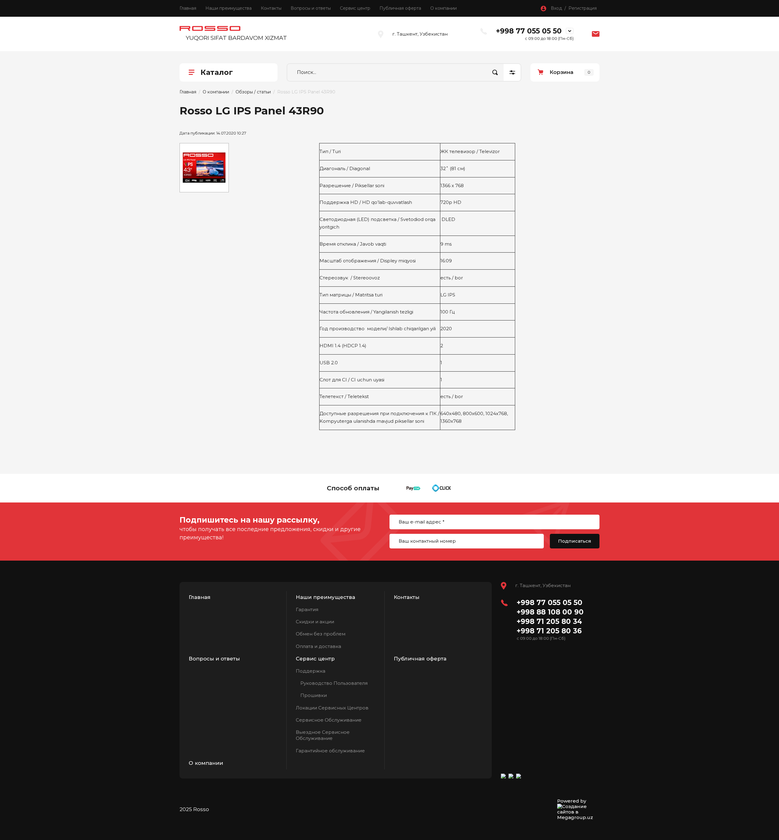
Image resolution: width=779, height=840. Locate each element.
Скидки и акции (315, 622)
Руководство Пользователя (334, 683)
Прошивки (313, 695)
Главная (188, 8)
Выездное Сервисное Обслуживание (323, 735)
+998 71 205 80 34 (549, 621)
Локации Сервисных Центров (332, 708)
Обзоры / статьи (253, 92)
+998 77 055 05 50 (529, 31)
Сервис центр (355, 8)
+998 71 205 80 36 (549, 631)
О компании (443, 8)
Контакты (271, 8)
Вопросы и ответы (311, 8)
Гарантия (307, 609)
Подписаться (574, 541)
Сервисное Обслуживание (329, 720)
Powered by (571, 801)
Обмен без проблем (320, 634)
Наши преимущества (228, 8)
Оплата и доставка (318, 646)
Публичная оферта (400, 8)
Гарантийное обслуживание (330, 751)
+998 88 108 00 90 (550, 612)
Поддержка (310, 671)
